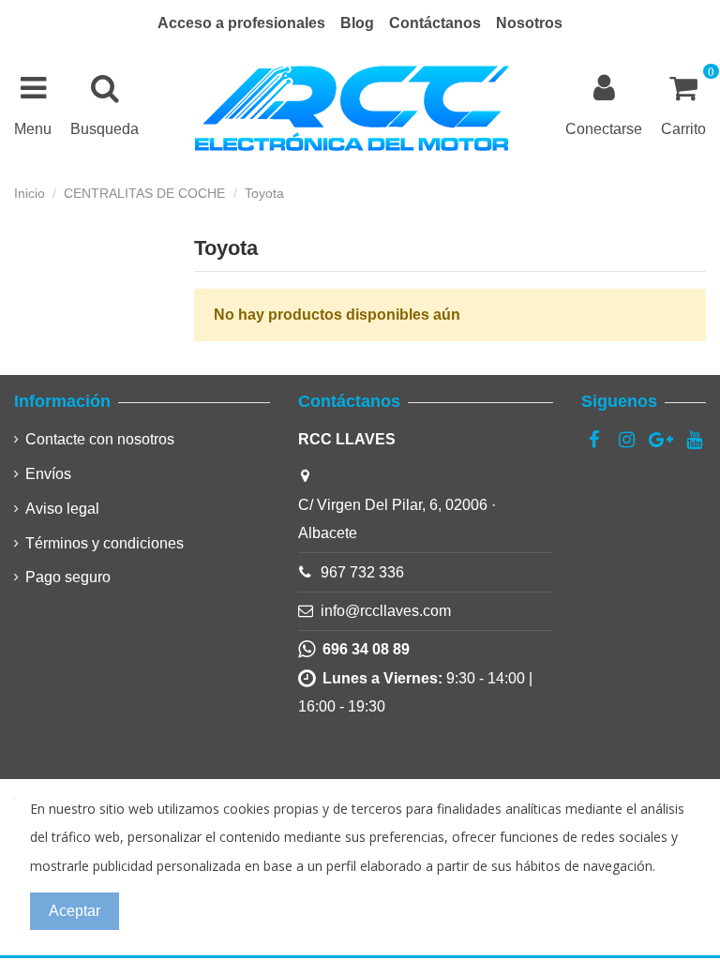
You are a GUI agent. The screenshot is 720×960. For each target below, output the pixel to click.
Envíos (48, 474)
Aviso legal (62, 509)
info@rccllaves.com (386, 611)
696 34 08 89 (362, 649)
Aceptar (74, 911)
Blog (357, 23)
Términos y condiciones (104, 543)
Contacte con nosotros (99, 439)
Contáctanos (435, 23)
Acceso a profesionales (241, 23)
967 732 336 (362, 572)
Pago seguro (68, 577)
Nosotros (529, 23)
